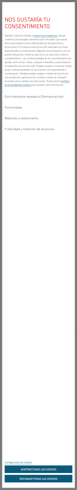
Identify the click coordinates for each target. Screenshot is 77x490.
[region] (38, 245)
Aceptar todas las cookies (38, 469)
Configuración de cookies (18, 462)
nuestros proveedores (45, 35)
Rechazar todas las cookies (38, 478)
